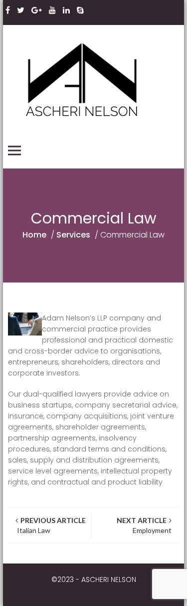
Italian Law (50, 525)
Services (73, 234)
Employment (144, 525)
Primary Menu (14, 150)
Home (34, 234)
